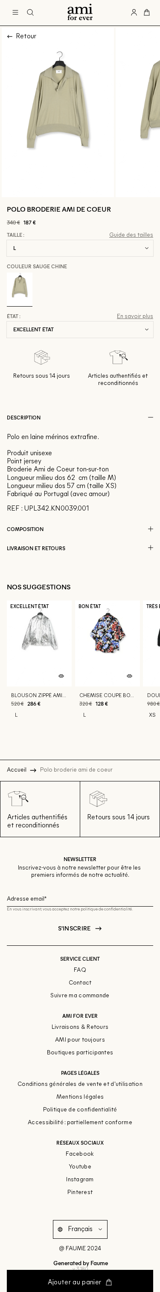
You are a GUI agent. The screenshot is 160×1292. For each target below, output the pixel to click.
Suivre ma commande (79, 996)
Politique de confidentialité (80, 1110)
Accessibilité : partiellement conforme (80, 1123)
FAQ (80, 970)
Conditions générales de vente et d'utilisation (80, 1084)
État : (13, 316)
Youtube (80, 1167)
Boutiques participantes (80, 1053)
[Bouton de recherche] (30, 13)
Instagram (80, 1180)
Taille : (15, 235)
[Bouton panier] (146, 13)
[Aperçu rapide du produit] (61, 676)
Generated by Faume (80, 1263)
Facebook (80, 1154)
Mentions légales (80, 1097)
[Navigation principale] (15, 13)
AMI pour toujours (80, 1040)
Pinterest (80, 1192)
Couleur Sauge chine (37, 266)
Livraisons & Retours (80, 1027)
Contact (80, 983)
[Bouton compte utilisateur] (134, 13)
